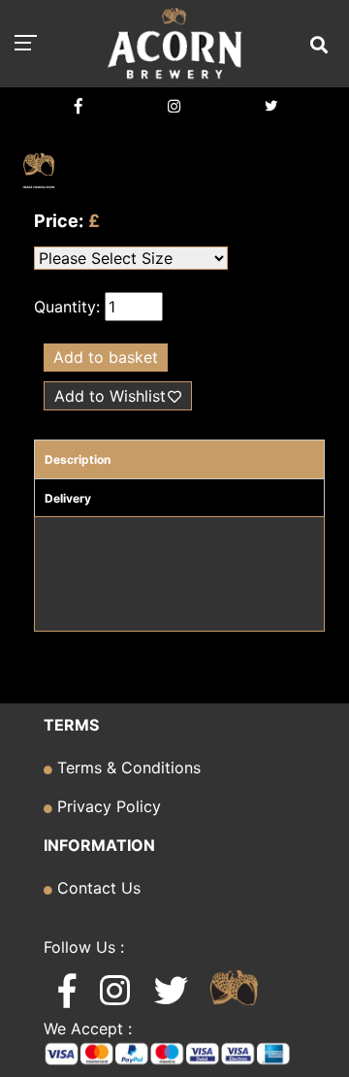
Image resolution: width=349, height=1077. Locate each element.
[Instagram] (174, 106)
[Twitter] (271, 106)
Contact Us (96, 888)
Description (78, 459)
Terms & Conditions (126, 767)
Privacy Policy (106, 806)
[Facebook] (78, 106)
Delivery (68, 498)
